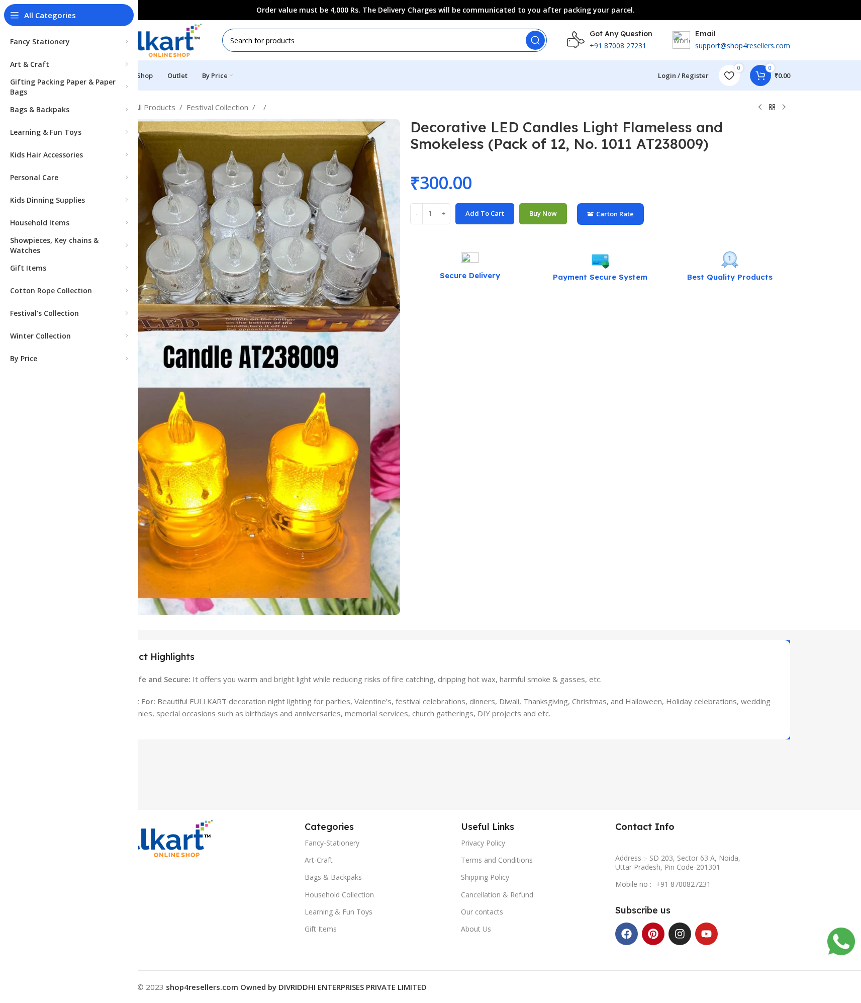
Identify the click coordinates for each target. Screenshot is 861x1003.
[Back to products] (772, 108)
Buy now (543, 213)
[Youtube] (706, 934)
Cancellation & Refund (497, 894)
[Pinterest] (653, 934)
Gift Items (321, 929)
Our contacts (482, 911)
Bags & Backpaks (333, 877)
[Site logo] (152, 39)
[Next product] (784, 108)
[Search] (535, 40)
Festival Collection (217, 107)
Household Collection (339, 894)
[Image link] (157, 837)
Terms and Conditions (497, 860)
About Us (476, 929)
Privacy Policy (483, 843)
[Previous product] (760, 108)
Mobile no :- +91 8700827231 (663, 884)
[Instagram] (679, 934)
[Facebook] (626, 934)
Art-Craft (319, 860)
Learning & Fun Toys (338, 911)
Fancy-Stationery (332, 843)
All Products (154, 107)
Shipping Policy (485, 877)
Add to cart (484, 213)
